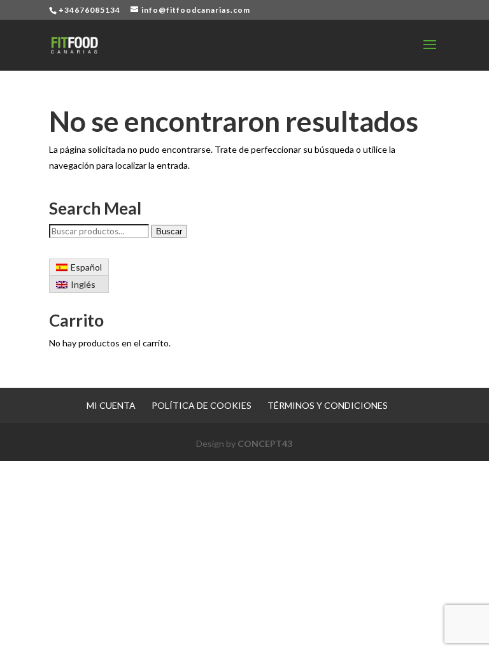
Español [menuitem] (86, 267)
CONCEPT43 (264, 443)
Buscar (169, 231)
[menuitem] (79, 267)
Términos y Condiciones (327, 405)
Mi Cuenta (111, 405)
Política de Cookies (202, 405)
